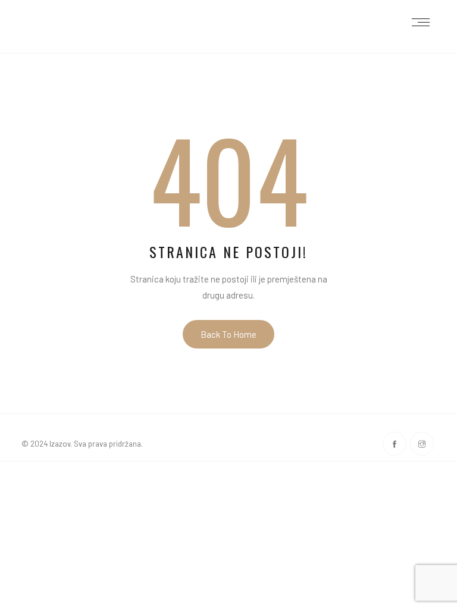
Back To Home (228, 334)
